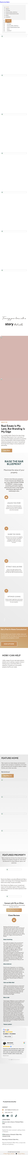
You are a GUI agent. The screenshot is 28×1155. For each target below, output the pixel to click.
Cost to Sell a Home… (7, 1127)
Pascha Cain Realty (5, 2)
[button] (7, 776)
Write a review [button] (8, 1036)
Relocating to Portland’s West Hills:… (10, 1139)
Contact (9, 30)
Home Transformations (13, 27)
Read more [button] (6, 1055)
